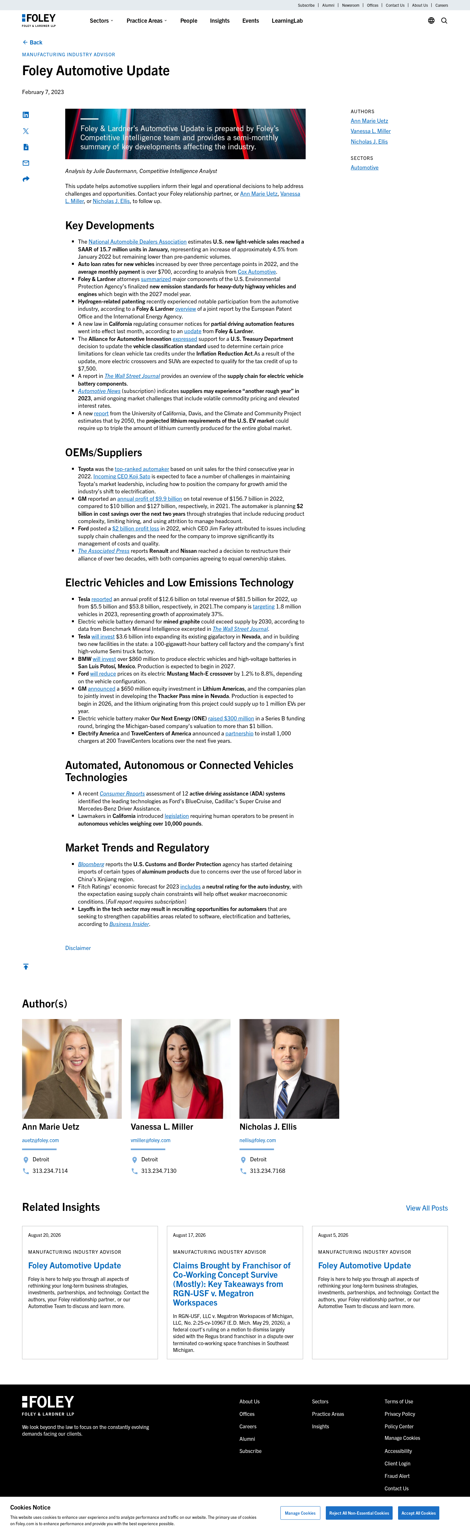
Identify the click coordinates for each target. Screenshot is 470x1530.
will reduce (103, 673)
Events (250, 20)
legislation (177, 815)
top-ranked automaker (142, 468)
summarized (156, 278)
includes (190, 886)
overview (185, 308)
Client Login (398, 1463)
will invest (103, 636)
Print (26, 147)
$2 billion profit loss (135, 528)
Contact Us (395, 5)
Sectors (99, 20)
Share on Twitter (26, 131)
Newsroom (350, 5)
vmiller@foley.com (150, 1140)
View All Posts (427, 1207)
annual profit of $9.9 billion (149, 498)
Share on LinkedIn (26, 115)
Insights (220, 20)
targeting (264, 606)
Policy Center (399, 1426)
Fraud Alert (397, 1475)
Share (26, 179)
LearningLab (287, 20)
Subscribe (306, 5)
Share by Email (26, 163)
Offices (372, 5)
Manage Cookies (300, 1513)
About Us (420, 5)
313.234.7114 (50, 1170)
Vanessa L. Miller (371, 130)
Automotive (365, 167)
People (188, 20)
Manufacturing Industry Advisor (68, 54)
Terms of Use (399, 1401)
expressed (185, 338)
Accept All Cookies (419, 1513)
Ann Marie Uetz (259, 193)
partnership (239, 733)
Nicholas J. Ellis (111, 200)
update (192, 330)
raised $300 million (231, 718)
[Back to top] (26, 968)
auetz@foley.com (40, 1140)
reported (101, 598)
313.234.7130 (158, 1170)
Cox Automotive (257, 271)
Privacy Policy (400, 1413)
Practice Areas (144, 20)
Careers (441, 5)
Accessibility (398, 1451)
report (101, 413)
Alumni (328, 5)
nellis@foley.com (257, 1140)
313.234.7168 (267, 1170)
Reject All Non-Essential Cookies (359, 1513)
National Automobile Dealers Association (138, 241)
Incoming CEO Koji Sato (121, 476)
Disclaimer (78, 947)
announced (101, 688)
